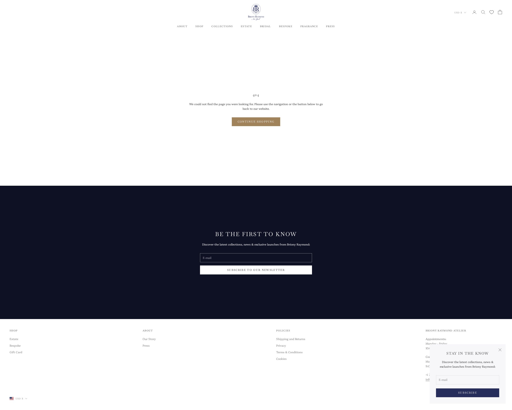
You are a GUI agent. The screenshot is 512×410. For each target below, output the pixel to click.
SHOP (199, 26)
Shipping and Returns (290, 339)
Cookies (281, 359)
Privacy (281, 345)
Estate (14, 339)
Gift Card (16, 352)
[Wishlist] (492, 12)
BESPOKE (285, 26)
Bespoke (15, 345)
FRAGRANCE (309, 26)
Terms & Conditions (289, 352)
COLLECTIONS (222, 26)
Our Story (149, 339)
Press (146, 345)
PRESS (330, 26)
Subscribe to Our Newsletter (256, 270)
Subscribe (467, 392)
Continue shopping (256, 121)
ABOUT (182, 26)
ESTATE (246, 26)
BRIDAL (265, 26)
